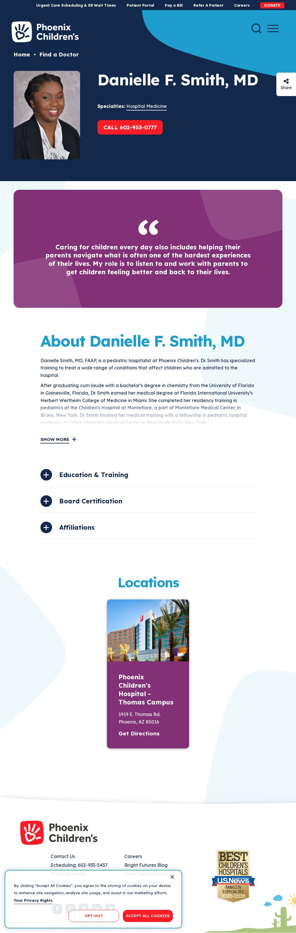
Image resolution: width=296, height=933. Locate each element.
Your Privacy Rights (33, 900)
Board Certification (90, 501)
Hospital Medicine (146, 106)
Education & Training (93, 475)
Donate (272, 5)
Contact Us (63, 856)
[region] (93, 899)
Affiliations (77, 527)
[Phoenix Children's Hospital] (45, 31)
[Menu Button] (273, 28)
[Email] (286, 81)
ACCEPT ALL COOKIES (148, 915)
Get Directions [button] (139, 733)
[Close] (172, 877)
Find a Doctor (59, 54)
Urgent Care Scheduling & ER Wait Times (76, 5)
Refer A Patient (208, 5)
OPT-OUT (94, 915)
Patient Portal (140, 5)
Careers (241, 5)
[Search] (256, 28)
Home (22, 54)
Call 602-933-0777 (130, 127)
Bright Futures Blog (146, 865)
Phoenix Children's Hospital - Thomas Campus (146, 689)
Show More (54, 439)
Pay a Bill (174, 5)
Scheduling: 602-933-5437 (79, 865)
